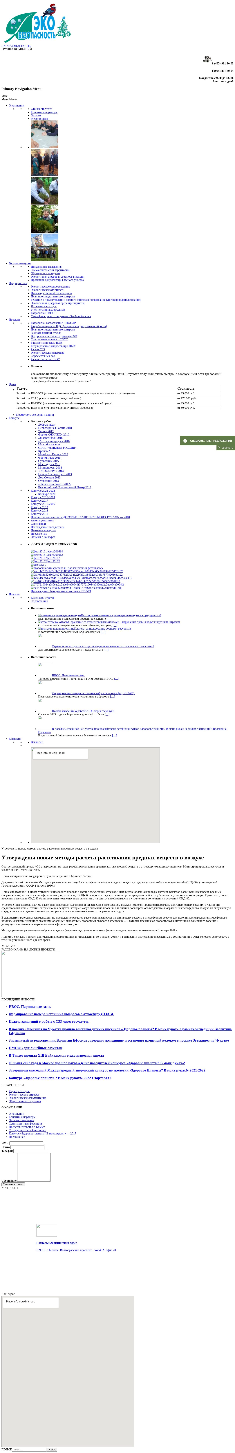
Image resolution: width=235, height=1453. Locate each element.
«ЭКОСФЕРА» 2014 (51, 470)
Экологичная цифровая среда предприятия (57, 303)
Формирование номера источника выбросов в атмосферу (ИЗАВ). (61, 1014)
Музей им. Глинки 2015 (53, 454)
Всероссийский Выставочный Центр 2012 (64, 487)
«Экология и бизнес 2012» (54, 484)
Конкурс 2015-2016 (43, 503)
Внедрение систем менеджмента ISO (54, 336)
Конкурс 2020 (46, 494)
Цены (12, 384)
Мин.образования (49, 444)
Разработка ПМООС (44, 313)
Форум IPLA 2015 (49, 457)
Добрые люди (46, 424)
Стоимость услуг (41, 108)
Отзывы (36, 115)
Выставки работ (41, 421)
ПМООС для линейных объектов (35, 1048)
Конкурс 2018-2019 (43, 497)
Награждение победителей (47, 527)
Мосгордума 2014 (49, 464)
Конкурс (14, 418)
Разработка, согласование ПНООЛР (53, 322)
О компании (16, 105)
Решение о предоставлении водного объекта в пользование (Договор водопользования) (86, 299)
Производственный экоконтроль (51, 293)
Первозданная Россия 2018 (55, 427)
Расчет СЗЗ (38, 349)
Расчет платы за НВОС (45, 359)
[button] (9, 99)
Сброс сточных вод (43, 355)
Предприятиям (18, 283)
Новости (14, 594)
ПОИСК (6, 1449)
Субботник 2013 (48, 480)
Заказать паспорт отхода (46, 332)
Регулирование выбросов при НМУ (53, 346)
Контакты (15, 738)
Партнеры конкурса (43, 530)
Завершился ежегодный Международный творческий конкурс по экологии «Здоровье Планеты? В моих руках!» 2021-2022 (107, 1070)
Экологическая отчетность (47, 289)
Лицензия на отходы (44, 306)
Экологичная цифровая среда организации (57, 276)
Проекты (14, 319)
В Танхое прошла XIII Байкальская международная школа (56, 1055)
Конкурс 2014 (39, 507)
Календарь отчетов (43, 597)
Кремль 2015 (46, 451)
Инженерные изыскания (46, 266)
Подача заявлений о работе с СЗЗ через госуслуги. (49, 1021)
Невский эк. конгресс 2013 (55, 474)
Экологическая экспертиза (47, 352)
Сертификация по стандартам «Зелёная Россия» (61, 316)
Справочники (39, 601)
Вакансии (37, 742)
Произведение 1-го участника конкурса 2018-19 (61, 591)
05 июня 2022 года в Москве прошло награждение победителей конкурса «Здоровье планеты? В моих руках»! (97, 1063)
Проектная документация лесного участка (57, 279)
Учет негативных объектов (48, 309)
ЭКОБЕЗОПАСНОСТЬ (16, 45)
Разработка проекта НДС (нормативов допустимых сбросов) (69, 326)
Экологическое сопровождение (50, 286)
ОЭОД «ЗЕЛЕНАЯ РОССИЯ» (57, 447)
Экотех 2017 (46, 431)
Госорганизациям (20, 263)
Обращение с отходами (45, 273)
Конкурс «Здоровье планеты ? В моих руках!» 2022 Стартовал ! (60, 1078)
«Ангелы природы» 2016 (54, 441)
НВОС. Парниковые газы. (30, 1007)
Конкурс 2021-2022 (43, 490)
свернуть (227, 447)
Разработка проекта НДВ (46, 342)
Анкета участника (42, 520)
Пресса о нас (39, 533)
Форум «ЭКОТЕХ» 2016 (53, 434)
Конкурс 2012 (39, 513)
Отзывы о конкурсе (43, 536)
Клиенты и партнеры (44, 112)
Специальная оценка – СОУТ (49, 339)
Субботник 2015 (48, 460)
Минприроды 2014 (50, 467)
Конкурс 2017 (39, 500)
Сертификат (38, 523)
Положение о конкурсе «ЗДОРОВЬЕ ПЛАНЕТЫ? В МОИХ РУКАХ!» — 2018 (80, 517)
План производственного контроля (53, 296)
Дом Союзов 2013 (49, 477)
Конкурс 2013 (39, 510)
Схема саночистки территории (50, 270)
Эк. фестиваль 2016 (50, 437)
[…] (108, 618)
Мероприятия (39, 118)
